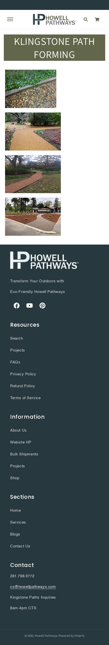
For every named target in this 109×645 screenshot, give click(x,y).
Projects (17, 350)
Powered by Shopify (72, 635)
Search (16, 338)
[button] (10, 19)
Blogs (15, 534)
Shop (14, 478)
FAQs (15, 362)
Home (15, 510)
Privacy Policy (23, 374)
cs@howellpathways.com (33, 587)
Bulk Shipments (24, 454)
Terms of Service (25, 398)
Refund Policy (22, 386)
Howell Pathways (46, 635)
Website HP (20, 442)
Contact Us (20, 546)
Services (18, 522)
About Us (18, 430)
